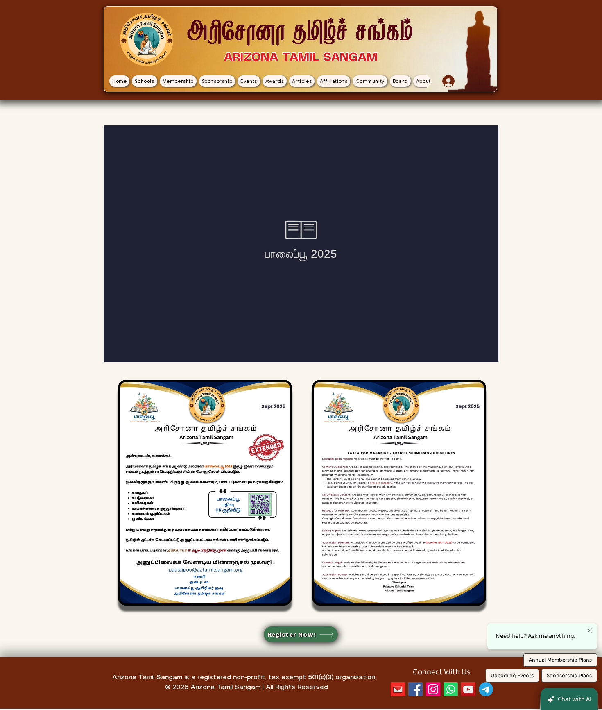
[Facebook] (415, 689)
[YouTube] (468, 689)
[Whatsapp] (451, 689)
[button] (144, 81)
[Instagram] (433, 689)
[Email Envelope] (398, 689)
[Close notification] (589, 631)
